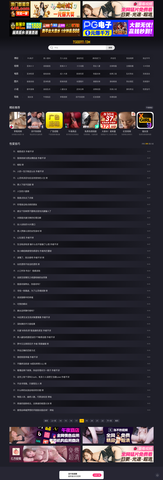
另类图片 (146, 81)
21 (97, 421)
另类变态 (146, 74)
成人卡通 (63, 74)
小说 (16, 89)
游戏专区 (80, 58)
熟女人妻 (96, 66)
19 (86, 421)
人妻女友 (63, 89)
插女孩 (30, 97)
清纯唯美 (113, 81)
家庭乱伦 (46, 89)
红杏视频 (96, 97)
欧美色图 (63, 81)
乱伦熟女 (129, 74)
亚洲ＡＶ (30, 66)
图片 (16, 81)
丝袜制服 (113, 66)
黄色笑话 (129, 89)
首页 (46, 421)
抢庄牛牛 (146, 58)
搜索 (110, 47)
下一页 (109, 421)
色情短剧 (113, 97)
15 (66, 421)
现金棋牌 (129, 58)
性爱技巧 (146, 89)
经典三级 (113, 74)
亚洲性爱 (30, 74)
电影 (16, 73)
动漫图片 (80, 81)
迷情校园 (96, 89)
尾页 (116, 421)
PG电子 (30, 58)
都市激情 (30, 89)
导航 (16, 96)
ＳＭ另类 (146, 66)
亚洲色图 (46, 81)
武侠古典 (80, 89)
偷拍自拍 (46, 74)
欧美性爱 (80, 74)
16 (71, 421)
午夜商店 (46, 97)
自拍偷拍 (46, 66)
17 (76, 421)
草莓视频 (63, 97)
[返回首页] (157, 475)
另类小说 (113, 89)
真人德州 (46, 58)
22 (102, 421)
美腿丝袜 (96, 81)
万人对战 (63, 58)
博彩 (16, 58)
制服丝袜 (96, 74)
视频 (16, 65)
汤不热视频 (80, 97)
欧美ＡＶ (63, 66)
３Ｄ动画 (80, 66)
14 (60, 421)
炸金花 (113, 58)
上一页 (53, 421)
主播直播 (129, 66)
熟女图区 (129, 81)
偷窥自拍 (30, 81)
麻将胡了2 (97, 58)
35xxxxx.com (81, 42)
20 (92, 421)
